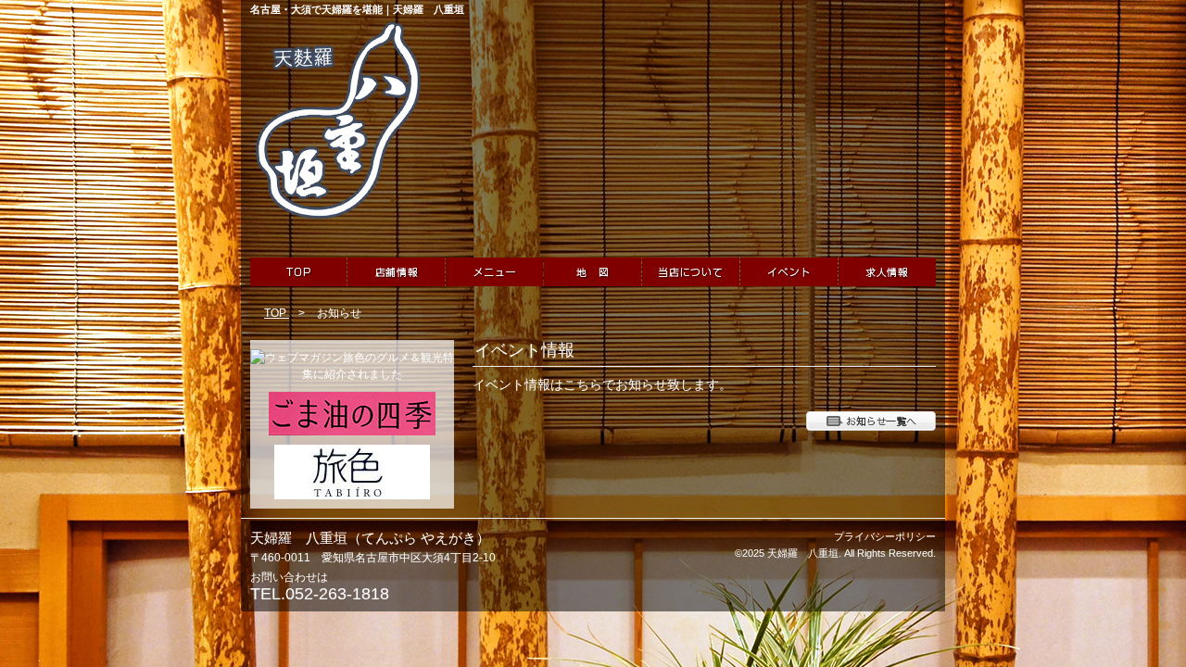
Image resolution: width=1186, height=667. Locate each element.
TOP (276, 313)
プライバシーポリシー (885, 536)
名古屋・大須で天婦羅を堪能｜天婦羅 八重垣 (357, 9)
